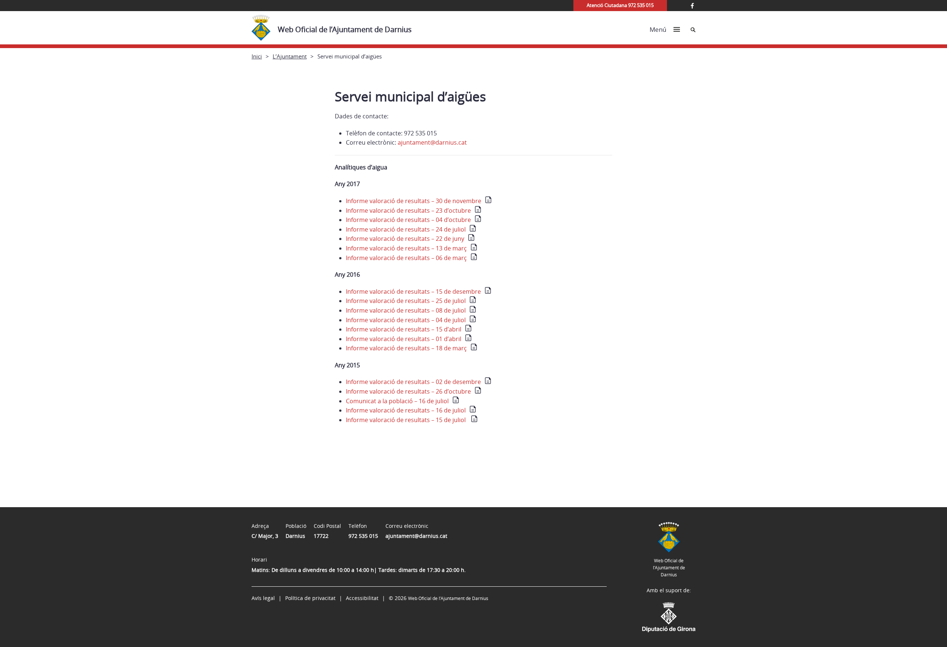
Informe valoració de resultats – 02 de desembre (413, 382)
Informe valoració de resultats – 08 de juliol (406, 310)
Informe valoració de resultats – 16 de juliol (406, 410)
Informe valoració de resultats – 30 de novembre (413, 201)
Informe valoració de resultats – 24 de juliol (406, 229)
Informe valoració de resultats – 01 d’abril (403, 339)
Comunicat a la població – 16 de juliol (397, 401)
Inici (257, 56)
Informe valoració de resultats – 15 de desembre (413, 291)
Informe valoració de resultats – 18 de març (406, 348)
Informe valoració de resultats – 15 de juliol (406, 420)
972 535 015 (363, 535)
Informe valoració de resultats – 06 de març (406, 258)
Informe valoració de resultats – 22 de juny (405, 239)
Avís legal (263, 597)
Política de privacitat (310, 597)
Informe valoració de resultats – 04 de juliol (406, 320)
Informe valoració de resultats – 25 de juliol (406, 301)
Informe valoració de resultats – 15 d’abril (403, 329)
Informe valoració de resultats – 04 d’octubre (408, 220)
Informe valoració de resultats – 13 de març (406, 248)
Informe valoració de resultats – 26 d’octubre (408, 391)
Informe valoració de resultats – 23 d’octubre (408, 210)
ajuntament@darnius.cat (432, 142)
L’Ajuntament (290, 56)
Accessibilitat (362, 597)
